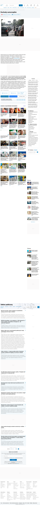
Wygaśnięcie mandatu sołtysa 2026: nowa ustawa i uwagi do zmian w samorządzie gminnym (33, 93)
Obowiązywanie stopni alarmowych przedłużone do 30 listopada (33, 91)
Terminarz (31, 150)
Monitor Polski (15, 494)
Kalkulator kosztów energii (32, 116)
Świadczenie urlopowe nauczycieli (33, 135)
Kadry (8, 7)
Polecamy (29, 248)
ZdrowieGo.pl (34, 493)
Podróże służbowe (28, 496)
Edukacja (33, 7)
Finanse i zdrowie (22, 487)
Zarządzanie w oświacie (10, 497)
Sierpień (35, 150)
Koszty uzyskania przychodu (32, 142)
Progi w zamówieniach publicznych (33, 138)
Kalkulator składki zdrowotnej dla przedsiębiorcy (32, 113)
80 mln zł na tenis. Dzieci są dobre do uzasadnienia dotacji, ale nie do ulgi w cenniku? (33, 82)
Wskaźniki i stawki (29, 492)
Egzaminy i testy (9, 496)
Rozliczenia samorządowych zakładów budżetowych (32, 144)
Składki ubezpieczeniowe (29, 495)
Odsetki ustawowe (28, 497)
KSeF (35, 7)
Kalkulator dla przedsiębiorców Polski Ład (32, 115)
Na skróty (34, 492)
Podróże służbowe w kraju (29, 493)
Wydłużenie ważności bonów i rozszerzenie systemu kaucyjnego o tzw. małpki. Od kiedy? (33, 104)
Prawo (18, 7)
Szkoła (8, 494)
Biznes (11, 7)
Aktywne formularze (33, 124)
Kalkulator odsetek (22, 496)
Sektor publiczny (14, 7)
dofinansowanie (16, 58)
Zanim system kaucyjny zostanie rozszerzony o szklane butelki (32, 100)
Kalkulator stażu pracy (22, 497)
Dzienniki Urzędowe (16, 495)
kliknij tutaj (17, 463)
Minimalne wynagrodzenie (29, 494)
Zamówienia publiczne (31, 127)
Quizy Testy (29, 145)
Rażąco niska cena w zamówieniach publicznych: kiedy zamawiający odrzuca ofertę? (33, 86)
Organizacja (6, 306)
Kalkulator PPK (30, 120)
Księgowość (5, 7)
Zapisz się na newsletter (22, 93)
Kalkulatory (31, 110)
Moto (25, 7)
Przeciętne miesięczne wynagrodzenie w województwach (33, 137)
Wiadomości (2, 306)
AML (27, 489)
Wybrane (37, 80)
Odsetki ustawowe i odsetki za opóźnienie (32, 133)
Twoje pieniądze (22, 7)
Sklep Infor (15, 487)
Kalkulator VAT (22, 495)
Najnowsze (33, 80)
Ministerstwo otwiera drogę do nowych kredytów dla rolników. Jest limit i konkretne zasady (33, 95)
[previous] (8, 448)
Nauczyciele (8, 495)
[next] (18, 448)
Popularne (30, 80)
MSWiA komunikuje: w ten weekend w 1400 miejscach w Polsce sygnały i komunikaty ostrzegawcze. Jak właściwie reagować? (33, 84)
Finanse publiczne (30, 126)
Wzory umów (34, 496)
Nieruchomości (29, 7)
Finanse (10, 306)
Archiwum (34, 494)
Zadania (14, 306)
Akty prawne (15, 492)
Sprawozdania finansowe (29, 488)
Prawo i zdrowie (15, 488)
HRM (7, 487)
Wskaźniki (31, 131)
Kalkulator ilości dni (31, 121)
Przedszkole (8, 493)
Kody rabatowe (35, 495)
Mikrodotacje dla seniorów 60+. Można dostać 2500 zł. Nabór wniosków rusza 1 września (32, 98)
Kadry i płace (2, 497)
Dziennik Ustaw (15, 493)
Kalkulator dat (30, 122)
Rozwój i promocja (18, 306)
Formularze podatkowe (36, 497)
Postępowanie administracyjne (32, 125)
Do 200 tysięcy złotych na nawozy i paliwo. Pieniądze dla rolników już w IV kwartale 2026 (33, 89)
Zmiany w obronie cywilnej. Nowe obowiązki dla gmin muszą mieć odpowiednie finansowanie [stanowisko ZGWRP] (32, 107)
